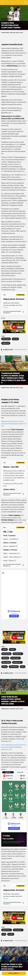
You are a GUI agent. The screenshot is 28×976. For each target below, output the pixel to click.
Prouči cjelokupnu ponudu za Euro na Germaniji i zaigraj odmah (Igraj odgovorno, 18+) (13, 747)
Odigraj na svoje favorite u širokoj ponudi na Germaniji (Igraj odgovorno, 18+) (13, 423)
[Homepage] (25, 3)
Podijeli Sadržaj (13, 973)
